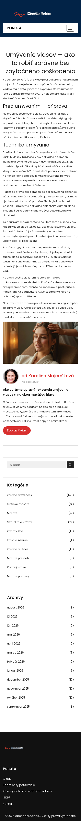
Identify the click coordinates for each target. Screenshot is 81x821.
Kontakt (8, 804)
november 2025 (40, 689)
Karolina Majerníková (51, 376)
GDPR (6, 797)
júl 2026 (40, 616)
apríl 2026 (40, 644)
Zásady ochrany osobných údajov (27, 791)
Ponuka (14, 27)
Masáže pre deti (40, 558)
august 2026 (40, 607)
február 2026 (40, 662)
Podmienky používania (19, 785)
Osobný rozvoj (40, 567)
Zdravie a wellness (40, 495)
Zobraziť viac (17, 430)
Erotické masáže (40, 504)
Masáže (40, 513)
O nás (7, 779)
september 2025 (40, 707)
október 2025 (40, 698)
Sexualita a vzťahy (40, 522)
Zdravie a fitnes (40, 549)
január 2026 (40, 671)
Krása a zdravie (40, 540)
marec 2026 (40, 653)
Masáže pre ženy (40, 576)
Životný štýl (40, 531)
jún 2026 (40, 626)
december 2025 (40, 680)
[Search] (70, 464)
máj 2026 (40, 635)
